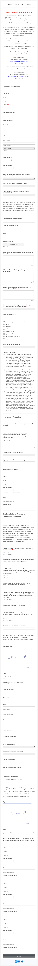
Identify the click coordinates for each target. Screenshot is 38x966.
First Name (5, 97)
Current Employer (8, 689)
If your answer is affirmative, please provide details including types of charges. (17, 583)
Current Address (8, 120)
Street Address (6, 124)
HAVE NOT (9, 554)
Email (5, 497)
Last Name (5, 101)
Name (5, 476)
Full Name (6, 93)
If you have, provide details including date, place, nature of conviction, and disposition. (18, 560)
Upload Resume (8, 241)
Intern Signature (8, 646)
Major (5, 233)
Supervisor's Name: (9, 759)
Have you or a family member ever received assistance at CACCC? (16, 175)
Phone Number (8, 165)
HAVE (7, 552)
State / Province (6, 140)
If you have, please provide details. (14, 605)
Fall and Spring (10, 331)
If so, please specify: (9, 314)
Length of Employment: (10, 736)
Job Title (6, 697)
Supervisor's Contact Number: (12, 767)
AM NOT (8, 577)
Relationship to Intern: (10, 875)
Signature (6, 802)
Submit (19, 956)
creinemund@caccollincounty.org (18, 61)
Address (5, 705)
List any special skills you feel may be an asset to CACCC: (18, 424)
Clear (27, 667)
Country (5, 150)
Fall (7, 329)
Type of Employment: (9, 744)
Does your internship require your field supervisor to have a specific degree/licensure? (19, 305)
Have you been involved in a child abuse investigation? (16, 191)
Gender (6, 104)
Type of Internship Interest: (12, 344)
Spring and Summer (11, 333)
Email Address (8, 157)
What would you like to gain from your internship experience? (18, 270)
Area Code (5, 170)
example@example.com (8, 501)
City (4, 135)
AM (7, 575)
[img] (17, 657)
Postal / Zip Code (7, 145)
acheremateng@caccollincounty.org (18, 76)
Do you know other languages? (13, 452)
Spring (7, 324)
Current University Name (11, 225)
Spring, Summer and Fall (13, 336)
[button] (33, 676)
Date (4, 678)
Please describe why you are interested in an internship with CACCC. (17, 288)
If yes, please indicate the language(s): (15, 460)
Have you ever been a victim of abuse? (15, 183)
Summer (8, 326)
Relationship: (7, 504)
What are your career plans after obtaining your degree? (18, 253)
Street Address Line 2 (8, 129)
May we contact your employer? (13, 751)
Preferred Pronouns (9, 112)
